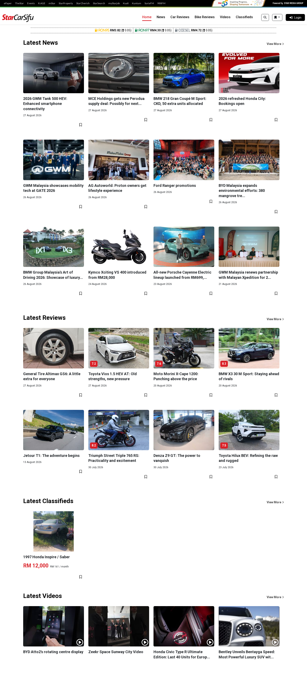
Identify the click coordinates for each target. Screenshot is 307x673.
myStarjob (114, 3)
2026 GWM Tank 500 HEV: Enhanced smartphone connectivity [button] (45, 103)
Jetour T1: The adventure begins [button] (51, 455)
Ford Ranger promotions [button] (175, 185)
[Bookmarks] (277, 17)
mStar (52, 3)
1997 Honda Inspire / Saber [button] (46, 557)
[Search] (265, 17)
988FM (161, 3)
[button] (275, 44)
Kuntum (136, 3)
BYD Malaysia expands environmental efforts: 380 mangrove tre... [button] (242, 190)
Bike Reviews (205, 17)
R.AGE (41, 3)
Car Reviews (179, 17)
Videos (225, 17)
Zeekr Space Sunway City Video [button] (115, 652)
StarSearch (99, 3)
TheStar (19, 3)
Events (31, 3)
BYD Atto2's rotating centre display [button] (53, 652)
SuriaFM (149, 3)
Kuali (126, 3)
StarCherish (83, 3)
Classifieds (244, 17)
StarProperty (66, 3)
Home (146, 17)
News (161, 17)
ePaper (8, 3)
